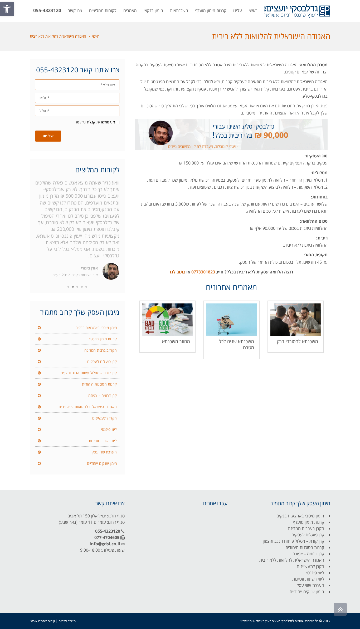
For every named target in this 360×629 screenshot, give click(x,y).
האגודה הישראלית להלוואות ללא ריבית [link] (88, 406)
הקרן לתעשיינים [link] (104, 418)
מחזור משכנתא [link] (176, 341)
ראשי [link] (96, 36)
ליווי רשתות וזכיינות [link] (103, 440)
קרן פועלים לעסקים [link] (102, 361)
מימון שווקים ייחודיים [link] (102, 463)
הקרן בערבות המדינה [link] (100, 350)
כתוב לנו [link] (177, 272)
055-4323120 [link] (107, 531)
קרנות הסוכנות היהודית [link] (99, 384)
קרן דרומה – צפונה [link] (102, 395)
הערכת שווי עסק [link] (104, 452)
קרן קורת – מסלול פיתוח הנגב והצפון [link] (89, 372)
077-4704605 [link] (106, 537)
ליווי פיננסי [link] (109, 429)
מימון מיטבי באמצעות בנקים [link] (96, 327)
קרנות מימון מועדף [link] (103, 338)
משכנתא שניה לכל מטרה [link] (236, 344)
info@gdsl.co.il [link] (105, 544)
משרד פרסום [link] (67, 621)
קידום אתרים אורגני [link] (42, 621)
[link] (7, 9)
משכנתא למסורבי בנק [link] (297, 341)
